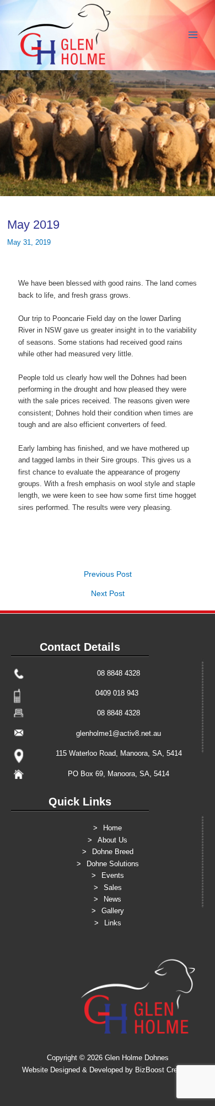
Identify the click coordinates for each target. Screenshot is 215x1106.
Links (112, 923)
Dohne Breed (112, 851)
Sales (113, 887)
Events (112, 875)
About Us (112, 840)
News (112, 899)
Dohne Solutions (113, 864)
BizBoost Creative (164, 1070)
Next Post (108, 594)
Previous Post (108, 574)
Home (112, 828)
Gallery (112, 911)
